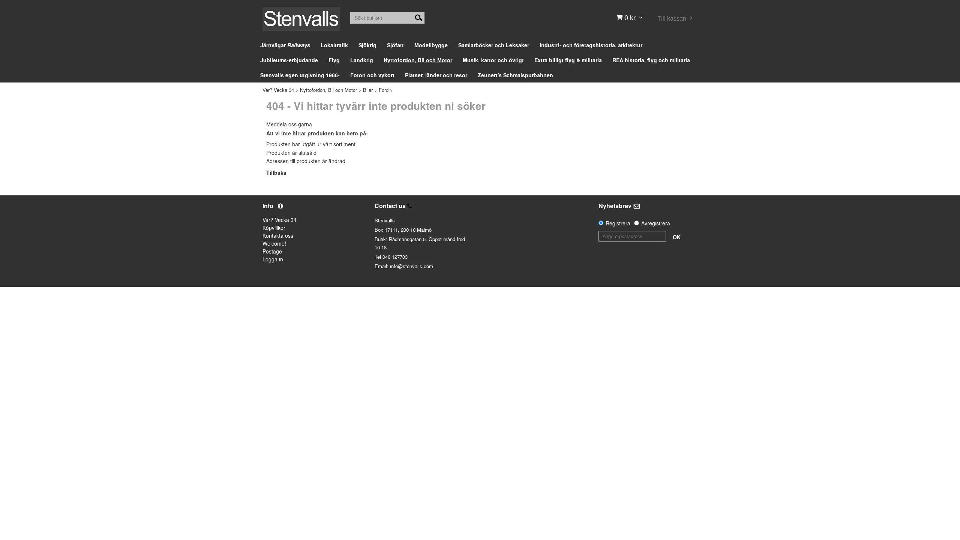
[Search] (419, 17)
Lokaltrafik (334, 45)
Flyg (334, 60)
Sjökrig (367, 45)
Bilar (368, 89)
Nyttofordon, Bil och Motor (418, 60)
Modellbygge (431, 45)
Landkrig (361, 60)
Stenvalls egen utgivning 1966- (300, 75)
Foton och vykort (372, 75)
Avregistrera (655, 223)
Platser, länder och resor (436, 75)
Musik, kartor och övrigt (493, 60)
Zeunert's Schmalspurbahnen (515, 75)
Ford (383, 89)
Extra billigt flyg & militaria (568, 60)
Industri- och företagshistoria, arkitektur (591, 45)
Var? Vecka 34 (278, 89)
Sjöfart (395, 45)
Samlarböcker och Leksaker (493, 45)
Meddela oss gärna (289, 124)
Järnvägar (285, 45)
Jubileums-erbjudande (289, 60)
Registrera (618, 223)
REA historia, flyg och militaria (651, 60)
